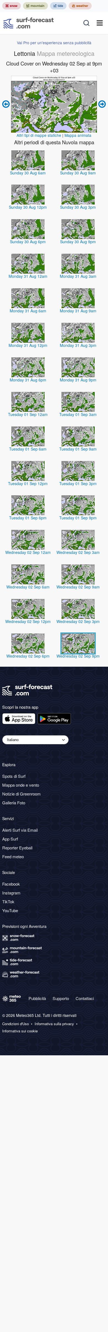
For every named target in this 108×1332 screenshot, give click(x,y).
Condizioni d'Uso (15, 1023)
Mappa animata (78, 135)
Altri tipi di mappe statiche (39, 135)
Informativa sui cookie (20, 1031)
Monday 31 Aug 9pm (78, 380)
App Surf (10, 839)
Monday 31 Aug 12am (28, 276)
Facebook (11, 884)
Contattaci (85, 998)
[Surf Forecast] (28, 22)
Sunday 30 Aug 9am (78, 173)
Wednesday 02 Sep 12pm (28, 621)
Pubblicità (37, 998)
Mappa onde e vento (20, 785)
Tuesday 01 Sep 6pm (28, 517)
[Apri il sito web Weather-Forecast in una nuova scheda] (80, 5)
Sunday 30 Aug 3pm (78, 207)
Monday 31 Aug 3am (78, 276)
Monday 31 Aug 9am (78, 310)
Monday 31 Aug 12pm (28, 345)
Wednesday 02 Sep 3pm (78, 621)
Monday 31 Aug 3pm (78, 345)
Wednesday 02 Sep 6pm (28, 656)
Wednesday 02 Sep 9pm (78, 656)
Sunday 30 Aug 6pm (28, 241)
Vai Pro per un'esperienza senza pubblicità (54, 42)
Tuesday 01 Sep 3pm (78, 483)
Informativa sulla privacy (54, 1023)
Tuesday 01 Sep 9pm (78, 517)
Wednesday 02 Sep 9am (78, 587)
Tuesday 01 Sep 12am (28, 414)
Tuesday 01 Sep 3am (78, 414)
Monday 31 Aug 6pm (28, 380)
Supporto (61, 998)
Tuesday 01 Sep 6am (28, 449)
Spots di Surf (13, 776)
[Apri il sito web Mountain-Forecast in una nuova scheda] (35, 5)
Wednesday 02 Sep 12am (28, 552)
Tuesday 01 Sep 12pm (28, 483)
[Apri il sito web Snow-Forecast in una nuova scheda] (11, 5)
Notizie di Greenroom (21, 794)
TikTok (8, 901)
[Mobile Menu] (100, 23)
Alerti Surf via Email (20, 830)
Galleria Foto (13, 802)
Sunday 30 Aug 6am (28, 173)
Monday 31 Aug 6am (28, 310)
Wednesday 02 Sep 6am (28, 587)
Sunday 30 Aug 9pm (78, 241)
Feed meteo (13, 856)
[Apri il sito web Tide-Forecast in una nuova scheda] (58, 5)
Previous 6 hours (6, 104)
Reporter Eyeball (17, 848)
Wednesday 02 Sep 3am (78, 552)
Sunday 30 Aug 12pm (28, 207)
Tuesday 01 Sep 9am (78, 449)
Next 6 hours (101, 104)
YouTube (10, 910)
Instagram (11, 893)
